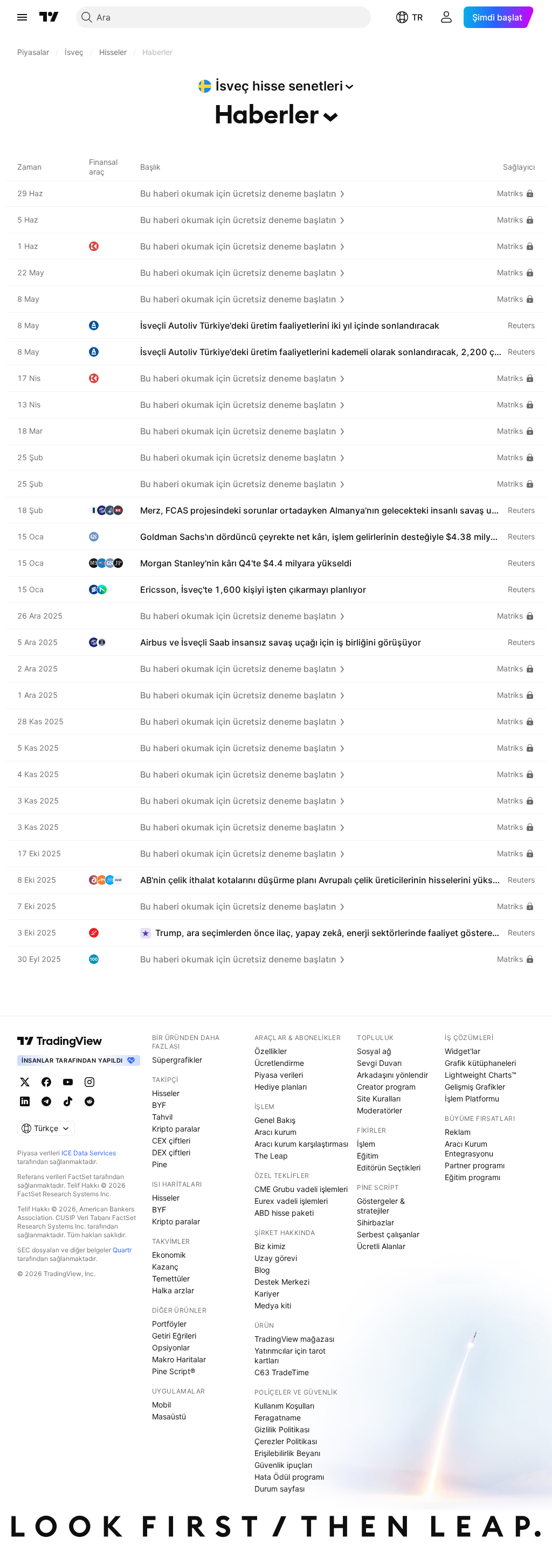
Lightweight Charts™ (480, 1074)
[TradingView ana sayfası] (49, 17)
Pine (159, 1164)
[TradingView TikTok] (67, 1101)
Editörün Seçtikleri (388, 1167)
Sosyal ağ (374, 1051)
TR (417, 17)
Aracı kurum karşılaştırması (301, 1143)
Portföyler (169, 1323)
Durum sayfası (279, 1488)
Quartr (122, 1250)
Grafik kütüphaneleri (480, 1062)
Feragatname (277, 1417)
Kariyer (266, 1293)
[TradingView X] (24, 1082)
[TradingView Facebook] (46, 1082)
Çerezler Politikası (285, 1441)
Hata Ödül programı (289, 1476)
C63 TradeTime (281, 1372)
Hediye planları (280, 1086)
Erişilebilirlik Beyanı (287, 1453)
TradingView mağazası (294, 1338)
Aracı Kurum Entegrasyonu (469, 1148)
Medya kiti (272, 1305)
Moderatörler (379, 1110)
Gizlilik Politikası (281, 1429)
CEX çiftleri (171, 1140)
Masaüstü (169, 1416)
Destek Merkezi (281, 1281)
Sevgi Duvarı (379, 1062)
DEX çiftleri (171, 1152)
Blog (262, 1269)
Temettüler (171, 1278)
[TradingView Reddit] (89, 1101)
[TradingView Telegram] (46, 1101)
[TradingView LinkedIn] (24, 1101)
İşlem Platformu (472, 1098)
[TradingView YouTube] (67, 1082)
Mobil (161, 1404)
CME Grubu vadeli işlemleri (301, 1189)
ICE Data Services (88, 1153)
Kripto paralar (176, 1128)
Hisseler (166, 1093)
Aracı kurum (275, 1131)
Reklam (458, 1131)
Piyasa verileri (278, 1074)
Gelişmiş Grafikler (475, 1086)
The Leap (271, 1155)
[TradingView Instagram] (89, 1082)
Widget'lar (462, 1051)
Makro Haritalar (179, 1359)
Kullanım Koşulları (284, 1405)
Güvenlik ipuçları (283, 1464)
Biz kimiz (270, 1246)
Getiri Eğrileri (174, 1335)
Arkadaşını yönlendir (392, 1074)
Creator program (386, 1086)
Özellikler (270, 1051)
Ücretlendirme (279, 1062)
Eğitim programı (472, 1177)
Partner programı (475, 1165)
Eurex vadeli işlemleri (291, 1200)
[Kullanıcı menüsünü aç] (446, 17)
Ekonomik (169, 1254)
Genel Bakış (274, 1120)
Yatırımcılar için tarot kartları (290, 1355)
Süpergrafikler (177, 1059)
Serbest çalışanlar (388, 1234)
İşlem (366, 1143)
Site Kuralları (379, 1098)
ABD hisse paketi (284, 1212)
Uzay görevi (275, 1258)
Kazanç (165, 1266)
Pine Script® (173, 1371)
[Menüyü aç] (22, 17)
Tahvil (162, 1116)
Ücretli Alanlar (381, 1246)
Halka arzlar (173, 1290)
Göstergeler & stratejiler (381, 1205)
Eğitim (367, 1155)
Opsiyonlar (171, 1347)
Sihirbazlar (375, 1222)
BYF (159, 1105)
